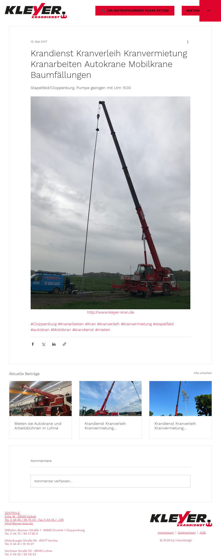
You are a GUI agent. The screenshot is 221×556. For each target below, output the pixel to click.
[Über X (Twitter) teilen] (43, 344)
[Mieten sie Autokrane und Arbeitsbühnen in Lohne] (40, 398)
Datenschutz (187, 532)
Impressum (166, 532)
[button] (210, 11)
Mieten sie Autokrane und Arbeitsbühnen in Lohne (37, 425)
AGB (203, 532)
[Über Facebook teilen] (33, 344)
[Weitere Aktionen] (187, 41)
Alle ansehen (203, 373)
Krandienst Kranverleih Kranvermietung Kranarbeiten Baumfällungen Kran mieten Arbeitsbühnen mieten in (110, 425)
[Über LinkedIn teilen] (54, 344)
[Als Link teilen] (64, 344)
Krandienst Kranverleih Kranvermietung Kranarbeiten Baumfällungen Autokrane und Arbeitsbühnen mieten (179, 425)
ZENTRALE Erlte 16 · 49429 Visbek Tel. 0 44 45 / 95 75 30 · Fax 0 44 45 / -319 (34, 516)
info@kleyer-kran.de (19, 523)
